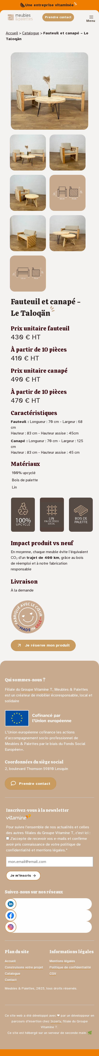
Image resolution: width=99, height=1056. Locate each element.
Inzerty (55, 1021)
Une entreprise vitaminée (49, 5)
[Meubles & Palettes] (20, 17)
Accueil (12, 33)
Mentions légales (62, 961)
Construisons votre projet (24, 967)
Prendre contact (58, 17)
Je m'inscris (21, 875)
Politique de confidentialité (70, 967)
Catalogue (30, 33)
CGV (53, 973)
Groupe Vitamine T (36, 689)
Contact (11, 980)
